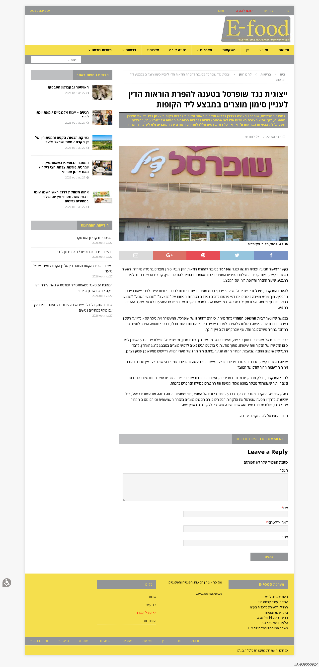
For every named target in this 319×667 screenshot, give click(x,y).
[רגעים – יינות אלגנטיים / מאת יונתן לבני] (102, 117)
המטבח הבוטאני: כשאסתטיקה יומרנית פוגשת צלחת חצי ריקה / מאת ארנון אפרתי (64, 167)
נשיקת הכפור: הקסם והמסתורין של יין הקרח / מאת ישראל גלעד (62, 139)
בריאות (265, 74)
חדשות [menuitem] (283, 50)
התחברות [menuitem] (220, 10)
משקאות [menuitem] (229, 50)
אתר (285, 537)
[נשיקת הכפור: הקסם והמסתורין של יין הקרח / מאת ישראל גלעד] (102, 142)
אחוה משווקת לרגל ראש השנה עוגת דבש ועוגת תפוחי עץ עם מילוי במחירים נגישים (61, 196)
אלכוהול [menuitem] (153, 50)
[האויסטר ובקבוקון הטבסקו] (102, 92)
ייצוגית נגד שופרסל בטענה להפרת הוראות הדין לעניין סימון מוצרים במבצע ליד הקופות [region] (207, 77)
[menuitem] (244, 10)
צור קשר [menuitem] (268, 10)
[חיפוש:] (56, 59)
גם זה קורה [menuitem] (177, 50)
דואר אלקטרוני (278, 522)
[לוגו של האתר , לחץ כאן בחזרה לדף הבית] (229, 42)
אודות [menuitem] (286, 10)
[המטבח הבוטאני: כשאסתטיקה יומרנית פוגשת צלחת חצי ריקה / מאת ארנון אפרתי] (102, 168)
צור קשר (151, 604)
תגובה (284, 470)
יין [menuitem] (247, 50)
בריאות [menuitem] (130, 50)
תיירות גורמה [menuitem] (102, 50)
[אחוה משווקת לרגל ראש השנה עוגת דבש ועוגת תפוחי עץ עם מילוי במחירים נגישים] (102, 197)
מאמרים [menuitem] (206, 50)
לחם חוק (249, 137)
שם (285, 507)
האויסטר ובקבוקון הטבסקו (68, 87)
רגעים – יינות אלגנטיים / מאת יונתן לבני (62, 114)
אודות (152, 596)
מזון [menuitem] (265, 50)
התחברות (150, 620)
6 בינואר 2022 (272, 137)
